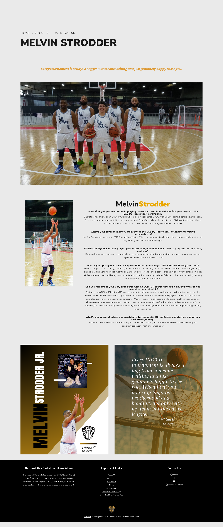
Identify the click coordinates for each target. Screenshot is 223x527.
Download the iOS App (111, 491)
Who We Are (66, 33)
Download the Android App (111, 495)
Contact (87, 517)
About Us (42, 33)
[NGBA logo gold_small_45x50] (111, 509)
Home (25, 33)
